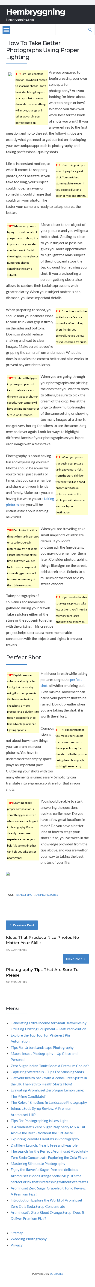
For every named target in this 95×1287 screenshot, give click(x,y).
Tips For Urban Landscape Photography (42, 1047)
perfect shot (24, 894)
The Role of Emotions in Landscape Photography (49, 1102)
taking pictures (46, 894)
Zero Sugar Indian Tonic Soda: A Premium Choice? (50, 1065)
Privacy (17, 1245)
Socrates (56, 1273)
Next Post (74, 959)
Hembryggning (35, 12)
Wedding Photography (29, 1238)
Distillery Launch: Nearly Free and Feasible (44, 1145)
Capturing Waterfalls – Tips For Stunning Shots (47, 1071)
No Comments (16, 949)
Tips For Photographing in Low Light (39, 1120)
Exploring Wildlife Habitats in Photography (45, 1139)
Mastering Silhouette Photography (38, 1163)
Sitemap (17, 1232)
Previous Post (23, 925)
